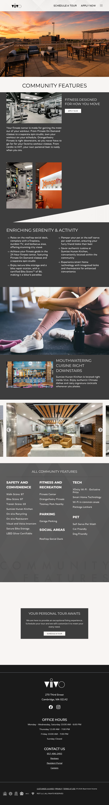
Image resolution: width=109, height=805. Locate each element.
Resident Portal (54, 763)
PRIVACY (58, 789)
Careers (54, 768)
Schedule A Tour (65, 5)
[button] (101, 5)
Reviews (54, 758)
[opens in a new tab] (51, 708)
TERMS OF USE (69, 789)
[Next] (100, 430)
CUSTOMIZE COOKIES (45, 789)
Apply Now (88, 5)
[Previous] (8, 430)
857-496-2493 (54, 753)
